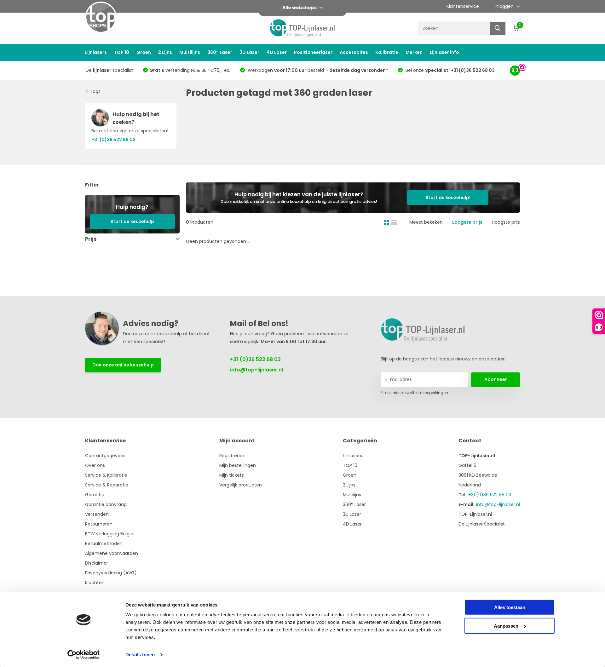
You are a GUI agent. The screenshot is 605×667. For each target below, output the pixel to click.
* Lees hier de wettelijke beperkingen (414, 392)
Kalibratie (386, 52)
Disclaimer (96, 563)
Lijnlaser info (444, 52)
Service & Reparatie (106, 485)
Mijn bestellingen (237, 465)
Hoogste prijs (506, 222)
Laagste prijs (467, 222)
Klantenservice (463, 6)
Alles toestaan (509, 607)
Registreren (231, 455)
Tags (95, 91)
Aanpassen (506, 625)
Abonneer (495, 379)
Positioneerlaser (313, 52)
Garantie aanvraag (106, 504)
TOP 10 (121, 52)
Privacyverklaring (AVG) (111, 573)
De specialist (109, 70)
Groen (143, 52)
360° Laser (219, 52)
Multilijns (189, 52)
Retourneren (98, 524)
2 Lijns (165, 52)
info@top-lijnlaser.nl (256, 369)
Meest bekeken (426, 222)
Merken (414, 52)
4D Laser (277, 52)
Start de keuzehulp (132, 221)
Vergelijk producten (240, 485)
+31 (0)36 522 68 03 (255, 359)
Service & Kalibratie (106, 475)
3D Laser (249, 52)
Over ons (95, 465)
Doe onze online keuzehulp (123, 365)
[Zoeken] (498, 28)
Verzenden (97, 514)
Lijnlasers (96, 52)
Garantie (94, 495)
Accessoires (354, 52)
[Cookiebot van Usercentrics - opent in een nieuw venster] (83, 654)
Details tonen (140, 654)
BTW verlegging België (109, 534)
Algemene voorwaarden (111, 553)
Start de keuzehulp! (447, 197)
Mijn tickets (231, 475)
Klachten (95, 582)
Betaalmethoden (104, 543)
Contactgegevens (105, 455)
